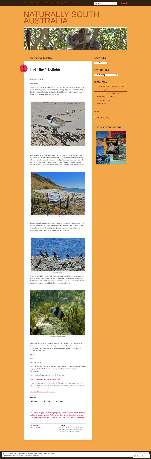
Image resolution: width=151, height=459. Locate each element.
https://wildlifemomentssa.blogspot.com (42, 392)
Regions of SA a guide (104, 100)
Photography (78, 429)
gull (42, 413)
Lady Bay (48, 413)
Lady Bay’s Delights (45, 69)
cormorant (37, 413)
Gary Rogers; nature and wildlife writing (110, 93)
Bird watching (63, 427)
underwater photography (54, 417)
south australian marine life (42, 415)
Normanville (65, 413)
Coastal (74, 427)
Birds (69, 427)
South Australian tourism (60, 415)
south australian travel (75, 415)
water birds (66, 417)
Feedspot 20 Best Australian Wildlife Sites (110, 86)
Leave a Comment (36, 427)
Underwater (62, 432)
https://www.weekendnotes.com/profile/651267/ (45, 379)
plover (71, 413)
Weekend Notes (102, 103)
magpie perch (55, 413)
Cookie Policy (39, 455)
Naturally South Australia (61, 17)
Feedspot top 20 (102, 90)
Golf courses (69, 429)
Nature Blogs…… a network (106, 97)
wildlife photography (77, 417)
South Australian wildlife (38, 417)
